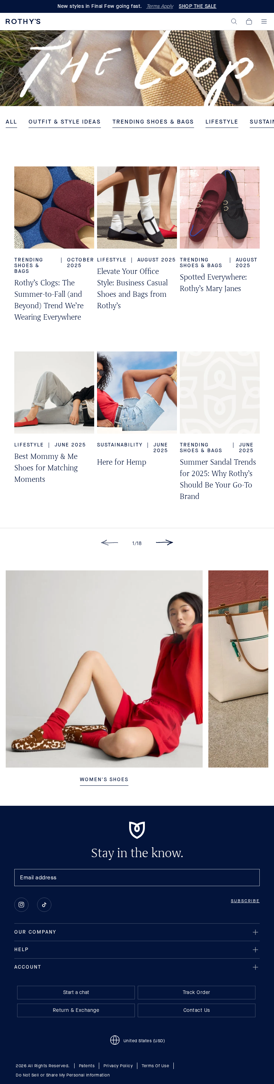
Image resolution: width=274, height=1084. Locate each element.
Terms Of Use (155, 1066)
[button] (234, 21)
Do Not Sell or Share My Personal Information (63, 1075)
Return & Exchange (76, 1010)
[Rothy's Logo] (23, 21)
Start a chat (76, 992)
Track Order (196, 992)
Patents (87, 1066)
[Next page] (164, 543)
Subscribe (245, 901)
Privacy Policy (118, 1066)
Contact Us (196, 1010)
